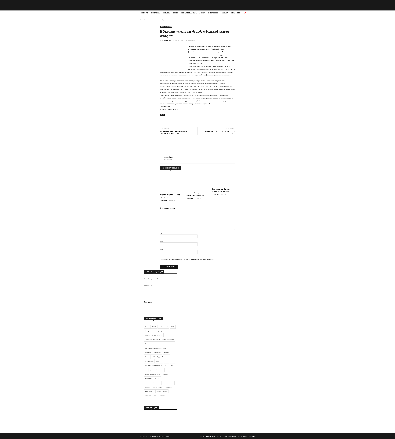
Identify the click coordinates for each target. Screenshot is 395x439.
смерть (165, 391)
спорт (155, 395)
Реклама (224, 13)
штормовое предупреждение (153, 400)
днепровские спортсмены (152, 374)
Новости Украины (161, 20)
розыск (159, 391)
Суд (158, 357)
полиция (147, 387)
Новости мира (232, 436)
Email (162, 241)
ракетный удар (149, 391)
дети (167, 370)
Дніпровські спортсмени (152, 339)
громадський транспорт (156, 370)
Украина (164, 357)
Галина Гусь (167, 40)
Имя (161, 233)
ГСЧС (147, 326)
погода (165, 382)
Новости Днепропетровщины (246, 436)
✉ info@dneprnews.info (151, 279)
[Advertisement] (12, 46)
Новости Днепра (210, 436)
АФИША (202, 13)
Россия (147, 357)
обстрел (157, 378)
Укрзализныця (149, 361)
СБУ (153, 357)
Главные (154, 326)
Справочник (236, 13)
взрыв (166, 365)
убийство (162, 395)
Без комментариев (190, 40)
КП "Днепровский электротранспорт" (156, 348)
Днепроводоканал (150, 331)
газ (146, 370)
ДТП (166, 326)
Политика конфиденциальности (154, 415)
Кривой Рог (157, 352)
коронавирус (149, 378)
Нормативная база (189, 13)
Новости (144, 13)
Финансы (166, 13)
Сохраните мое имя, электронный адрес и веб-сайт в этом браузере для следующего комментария (187, 259)
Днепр (172, 326)
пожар (171, 382)
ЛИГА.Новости (173, 109)
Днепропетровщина (164, 331)
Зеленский (148, 344)
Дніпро (147, 335)
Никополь (166, 352)
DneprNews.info (165, 106)
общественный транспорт (152, 382)
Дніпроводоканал (157, 335)
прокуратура (168, 387)
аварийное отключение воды (153, 365)
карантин (165, 374)
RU (245, 13)
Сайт (161, 249)
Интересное (213, 13)
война (172, 365)
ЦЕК (157, 361)
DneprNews (143, 20)
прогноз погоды (157, 387)
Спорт (175, 13)
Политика (155, 13)
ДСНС (161, 326)
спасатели (148, 395)
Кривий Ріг (148, 352)
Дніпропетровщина (168, 339)
